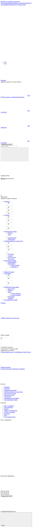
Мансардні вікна (9, 272)
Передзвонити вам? (6, 144)
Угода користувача (20, 4)
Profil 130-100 (15, 265)
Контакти (9, 4)
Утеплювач (7, 273)
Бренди (11, 3)
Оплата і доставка (9, 412)
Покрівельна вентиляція (11, 287)
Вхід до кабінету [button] (9, 406)
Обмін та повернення (20, 3)
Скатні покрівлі (16, 295)
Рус (5, 62)
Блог (13, 4)
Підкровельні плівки (10, 231)
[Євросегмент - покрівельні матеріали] (6, 345)
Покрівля (7, 201)
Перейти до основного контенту (10, 1)
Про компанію (5, 3)
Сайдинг (7, 215)
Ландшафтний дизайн (10, 300)
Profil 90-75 (14, 267)
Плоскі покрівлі (16, 293)
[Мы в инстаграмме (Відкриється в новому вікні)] (14, 45)
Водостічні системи (10, 260)
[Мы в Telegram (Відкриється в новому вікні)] (14, 59)
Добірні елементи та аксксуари (13, 241)
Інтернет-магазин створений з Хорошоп (13, 369)
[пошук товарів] (15, 154)
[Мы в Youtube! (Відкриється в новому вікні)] (14, 32)
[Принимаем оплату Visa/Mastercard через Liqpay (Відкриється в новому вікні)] (16, 352)
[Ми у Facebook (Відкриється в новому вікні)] (14, 18)
